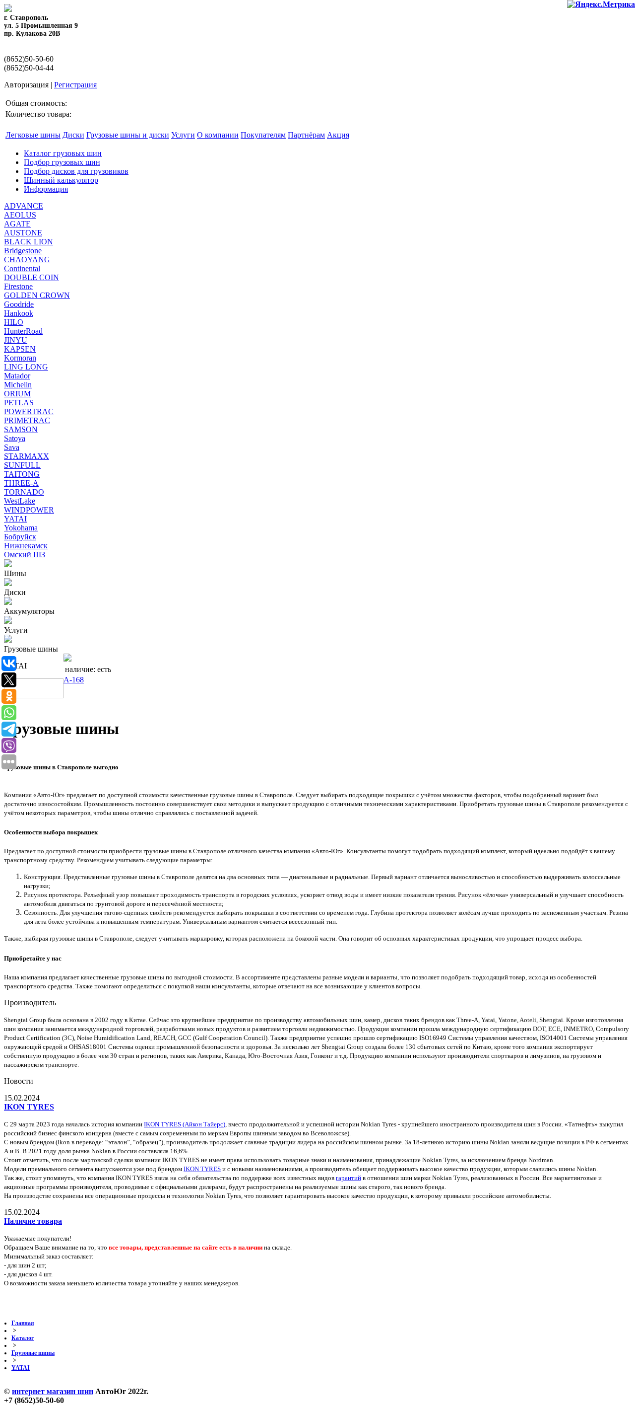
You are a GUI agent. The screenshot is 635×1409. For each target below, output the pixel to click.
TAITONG (22, 474)
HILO (13, 322)
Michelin (18, 384)
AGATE (17, 224)
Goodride (19, 304)
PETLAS (19, 402)
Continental (22, 268)
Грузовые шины (33, 1352)
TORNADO (24, 492)
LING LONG (26, 367)
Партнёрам (306, 135)
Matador (17, 375)
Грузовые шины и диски (127, 135)
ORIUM (17, 393)
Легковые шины (33, 135)
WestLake (19, 501)
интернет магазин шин (52, 1391)
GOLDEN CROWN (37, 295)
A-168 (74, 679)
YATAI (15, 519)
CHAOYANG (27, 259)
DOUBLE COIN (31, 277)
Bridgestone (23, 250)
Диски (73, 135)
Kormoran (20, 358)
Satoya (14, 438)
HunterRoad (23, 331)
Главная (22, 1323)
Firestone (18, 286)
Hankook (18, 313)
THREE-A (21, 483)
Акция (338, 135)
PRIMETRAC (27, 420)
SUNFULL (22, 465)
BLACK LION (28, 241)
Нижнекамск (26, 545)
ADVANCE (23, 206)
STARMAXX (26, 456)
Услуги (183, 135)
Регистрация (75, 84)
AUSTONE (23, 232)
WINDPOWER (29, 510)
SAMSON (21, 429)
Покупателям (263, 135)
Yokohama (21, 527)
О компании (218, 135)
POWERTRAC (29, 411)
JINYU (15, 340)
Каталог (22, 1338)
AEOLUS (20, 215)
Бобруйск (20, 536)
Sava (11, 447)
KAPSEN (20, 349)
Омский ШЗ (24, 554)
